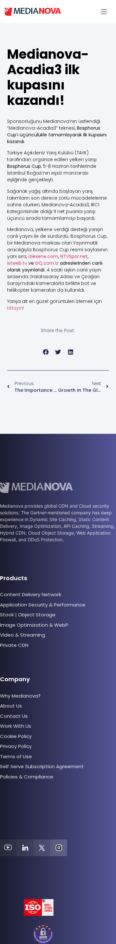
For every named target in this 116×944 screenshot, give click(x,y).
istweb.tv (17, 263)
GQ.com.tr (47, 263)
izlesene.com (43, 256)
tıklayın (15, 308)
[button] (103, 11)
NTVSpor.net (74, 256)
